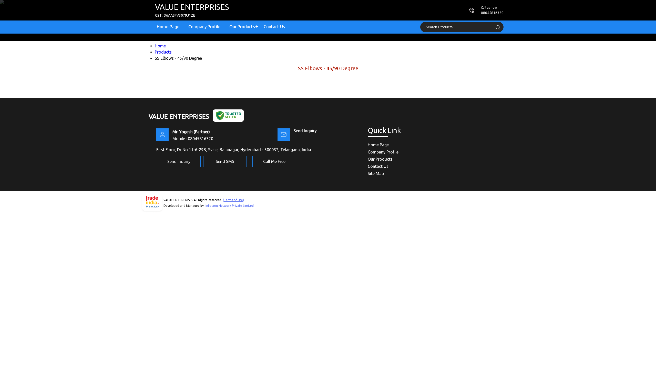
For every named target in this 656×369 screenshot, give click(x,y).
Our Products (242, 26)
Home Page (168, 26)
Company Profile (204, 26)
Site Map (376, 173)
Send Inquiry (305, 130)
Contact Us (274, 26)
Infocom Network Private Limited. (230, 205)
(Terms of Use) (233, 200)
